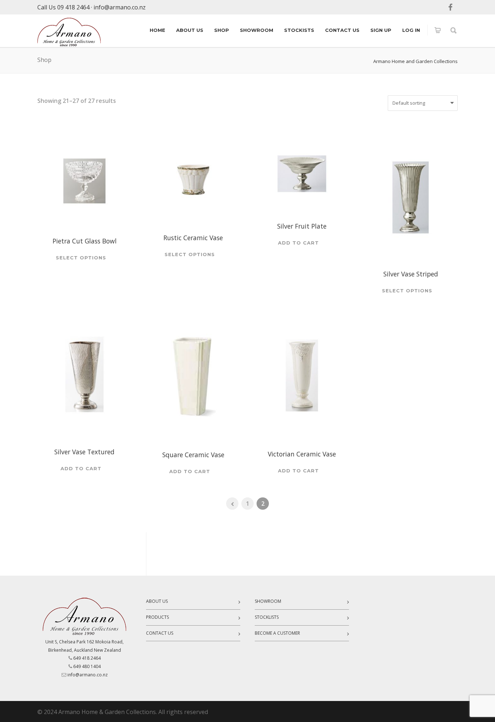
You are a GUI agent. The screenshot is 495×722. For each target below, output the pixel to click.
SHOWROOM (268, 601)
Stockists (299, 30)
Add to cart (298, 243)
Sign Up (380, 30)
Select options (81, 257)
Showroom (256, 30)
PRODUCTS (157, 617)
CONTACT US (159, 633)
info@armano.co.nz (119, 7)
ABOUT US (157, 601)
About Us (189, 30)
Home (157, 30)
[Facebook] (450, 7)
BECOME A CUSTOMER (277, 633)
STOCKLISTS (267, 617)
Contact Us (342, 30)
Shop (221, 30)
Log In (411, 30)
